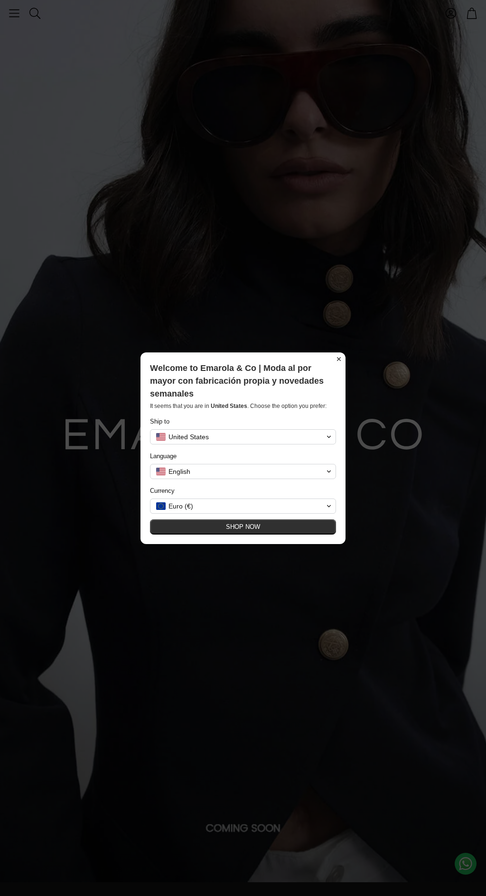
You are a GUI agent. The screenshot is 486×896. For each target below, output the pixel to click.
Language (163, 456)
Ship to (159, 421)
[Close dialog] (339, 359)
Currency (162, 490)
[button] (243, 436)
